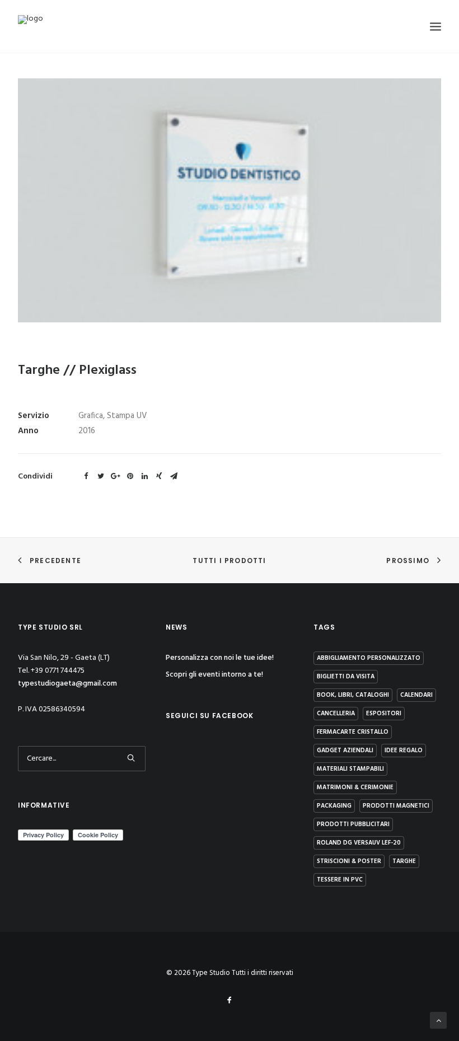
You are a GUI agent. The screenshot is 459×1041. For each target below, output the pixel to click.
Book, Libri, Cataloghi (353, 695)
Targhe (404, 861)
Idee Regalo (404, 750)
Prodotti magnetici (396, 806)
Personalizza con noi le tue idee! (220, 657)
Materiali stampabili (350, 769)
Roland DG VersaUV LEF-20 (359, 843)
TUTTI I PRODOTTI (229, 560)
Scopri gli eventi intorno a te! (214, 674)
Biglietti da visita (345, 677)
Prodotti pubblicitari (353, 824)
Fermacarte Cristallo (352, 732)
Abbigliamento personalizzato (368, 658)
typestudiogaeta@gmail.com (67, 683)
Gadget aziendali (345, 750)
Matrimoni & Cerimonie (355, 787)
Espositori (383, 714)
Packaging (334, 806)
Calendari (416, 695)
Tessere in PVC (340, 880)
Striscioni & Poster (349, 861)
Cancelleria (336, 714)
